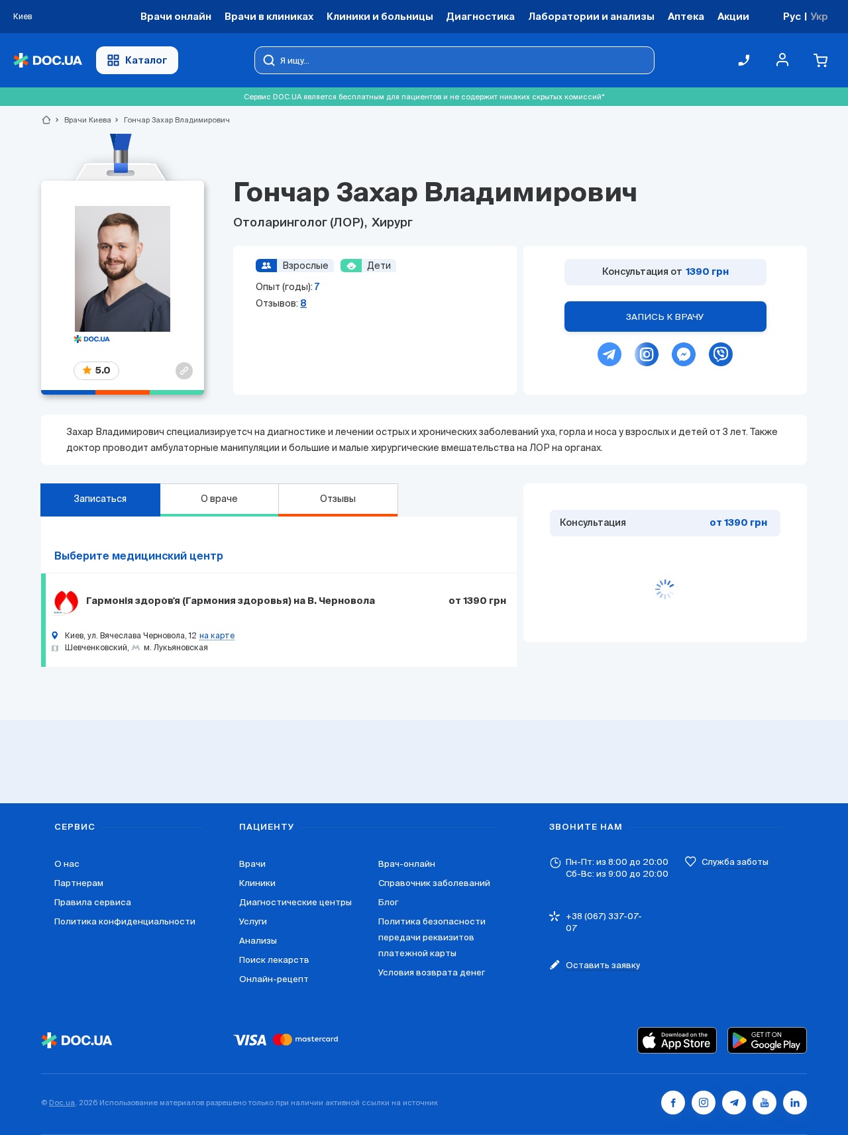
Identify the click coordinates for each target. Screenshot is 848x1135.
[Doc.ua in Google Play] (767, 1040)
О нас (67, 864)
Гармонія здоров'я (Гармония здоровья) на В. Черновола (230, 601)
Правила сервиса (92, 902)
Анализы (258, 941)
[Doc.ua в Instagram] (704, 1102)
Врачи (252, 864)
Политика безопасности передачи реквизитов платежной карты (432, 937)
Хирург (391, 223)
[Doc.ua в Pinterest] (795, 1102)
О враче (219, 498)
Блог (388, 902)
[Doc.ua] (47, 60)
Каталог (146, 60)
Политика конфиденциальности (124, 921)
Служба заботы (735, 862)
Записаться (100, 498)
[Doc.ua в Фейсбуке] (673, 1102)
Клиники (257, 883)
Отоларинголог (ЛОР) (299, 223)
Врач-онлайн (406, 864)
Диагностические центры (295, 902)
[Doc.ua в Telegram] (734, 1102)
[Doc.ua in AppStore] (677, 1040)
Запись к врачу (665, 317)
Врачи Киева (82, 120)
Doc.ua (62, 1103)
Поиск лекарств (274, 960)
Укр (819, 16)
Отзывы (338, 498)
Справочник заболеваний (434, 883)
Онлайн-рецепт (274, 979)
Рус (792, 16)
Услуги (253, 921)
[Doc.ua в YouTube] (764, 1102)
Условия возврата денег (431, 972)
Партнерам (78, 883)
